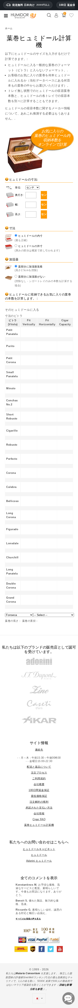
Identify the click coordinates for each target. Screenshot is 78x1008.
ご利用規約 (39, 778)
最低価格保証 (39, 795)
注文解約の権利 (39, 801)
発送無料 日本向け (31, 4)
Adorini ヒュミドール (39, 860)
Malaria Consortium (28, 973)
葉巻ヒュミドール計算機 (39, 824)
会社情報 (39, 813)
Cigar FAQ (39, 819)
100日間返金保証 (39, 790)
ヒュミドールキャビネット (39, 849)
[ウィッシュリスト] (71, 17)
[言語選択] (39, 998)
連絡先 (39, 749)
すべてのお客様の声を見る (28, 919)
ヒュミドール (39, 854)
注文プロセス (39, 772)
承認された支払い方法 (39, 807)
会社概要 (39, 784)
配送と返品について (39, 766)
